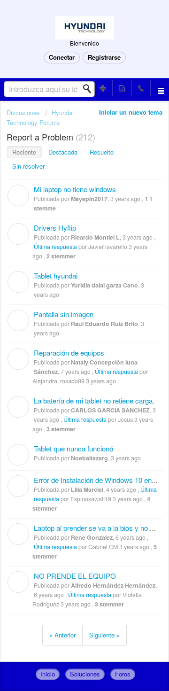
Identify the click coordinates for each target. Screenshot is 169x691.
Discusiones (23, 112)
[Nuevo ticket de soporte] (103, 88)
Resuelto (102, 152)
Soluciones (85, 673)
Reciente (24, 152)
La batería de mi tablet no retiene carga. (94, 400)
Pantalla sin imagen (63, 314)
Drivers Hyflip (55, 228)
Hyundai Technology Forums (40, 117)
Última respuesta (55, 246)
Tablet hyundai (55, 275)
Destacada (62, 152)
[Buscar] (90, 88)
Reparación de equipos (69, 352)
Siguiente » (104, 634)
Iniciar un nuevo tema (130, 112)
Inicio (47, 673)
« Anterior (62, 634)
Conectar (62, 57)
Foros (123, 673)
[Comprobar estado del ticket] (122, 88)
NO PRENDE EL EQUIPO (75, 576)
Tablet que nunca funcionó (73, 448)
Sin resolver (28, 166)
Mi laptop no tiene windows (75, 189)
